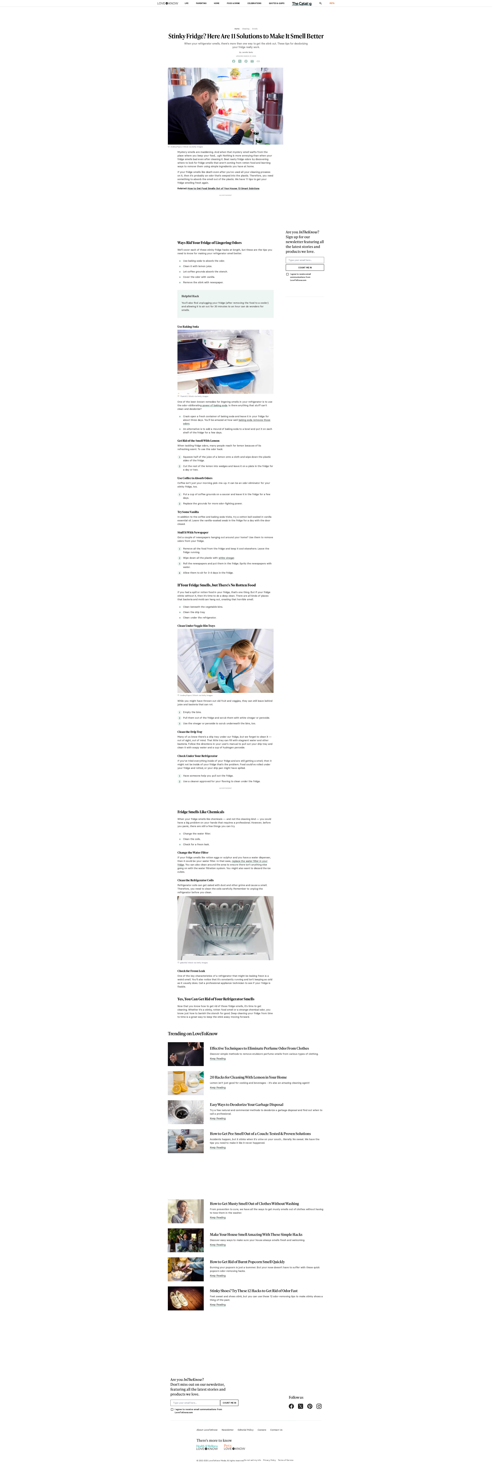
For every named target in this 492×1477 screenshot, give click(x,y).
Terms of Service (285, 1460)
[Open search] (320, 3)
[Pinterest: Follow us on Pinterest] (309, 1406)
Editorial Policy (246, 1429)
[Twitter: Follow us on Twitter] (300, 1406)
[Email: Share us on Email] (252, 61)
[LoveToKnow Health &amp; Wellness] (207, 1446)
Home (236, 29)
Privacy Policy (269, 1460)
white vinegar (226, 557)
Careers (262, 1429)
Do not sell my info (252, 1460)
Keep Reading (218, 1058)
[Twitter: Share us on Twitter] (240, 61)
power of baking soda (214, 405)
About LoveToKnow (207, 1429)
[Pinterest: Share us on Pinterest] (246, 61)
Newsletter (228, 1429)
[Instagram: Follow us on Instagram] (319, 1406)
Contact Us (276, 1429)
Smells (255, 29)
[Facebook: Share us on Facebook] (234, 61)
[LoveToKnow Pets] (234, 1446)
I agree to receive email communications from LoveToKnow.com (300, 277)
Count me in (305, 267)
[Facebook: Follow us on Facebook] (291, 1406)
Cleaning (245, 29)
